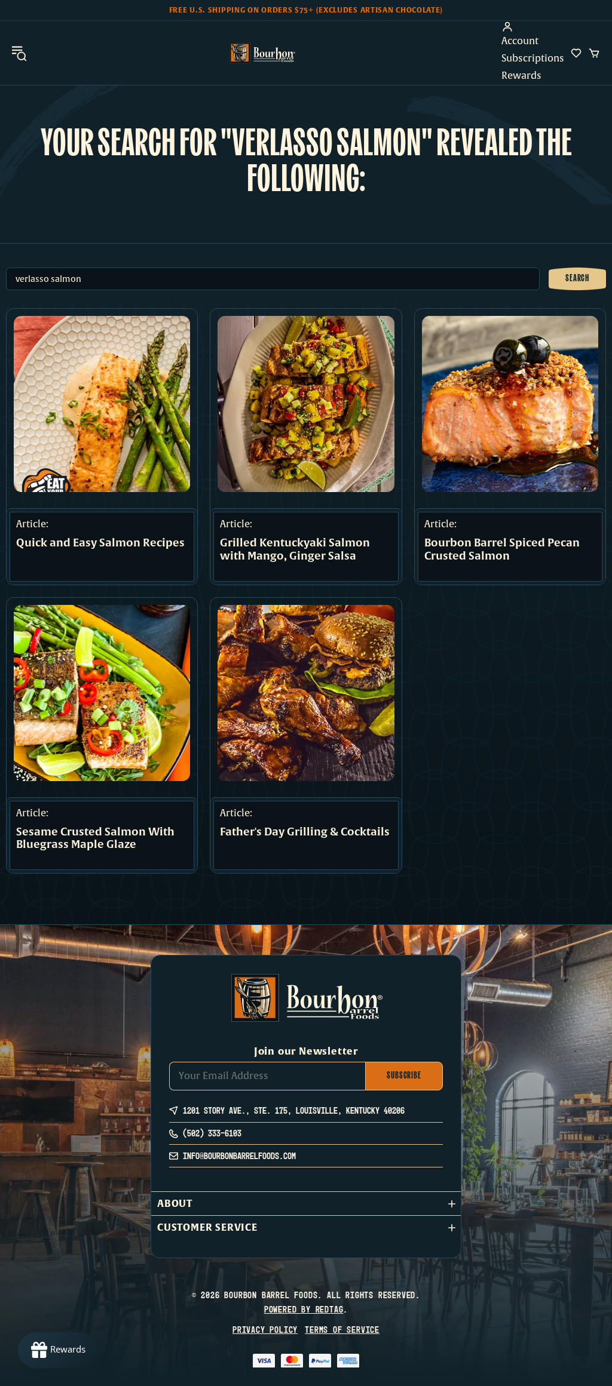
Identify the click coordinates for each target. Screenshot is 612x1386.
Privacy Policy (265, 1329)
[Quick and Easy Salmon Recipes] (102, 404)
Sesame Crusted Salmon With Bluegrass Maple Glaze (95, 839)
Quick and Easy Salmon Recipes (100, 543)
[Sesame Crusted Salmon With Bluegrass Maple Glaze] (102, 693)
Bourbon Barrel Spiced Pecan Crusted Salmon (502, 550)
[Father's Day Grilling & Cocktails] (306, 693)
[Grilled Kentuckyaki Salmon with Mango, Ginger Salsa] (306, 404)
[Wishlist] (576, 53)
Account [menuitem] (519, 41)
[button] (306, 1203)
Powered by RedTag (304, 1309)
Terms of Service (342, 1329)
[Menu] (19, 52)
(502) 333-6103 (212, 1133)
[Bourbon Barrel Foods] (262, 52)
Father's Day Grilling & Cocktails (305, 832)
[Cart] (594, 53)
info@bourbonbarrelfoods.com (239, 1155)
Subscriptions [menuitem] (532, 58)
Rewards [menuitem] (521, 76)
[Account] (532, 27)
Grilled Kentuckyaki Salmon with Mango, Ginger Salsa (295, 550)
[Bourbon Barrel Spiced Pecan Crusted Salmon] (510, 404)
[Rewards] (58, 1350)
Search (577, 279)
